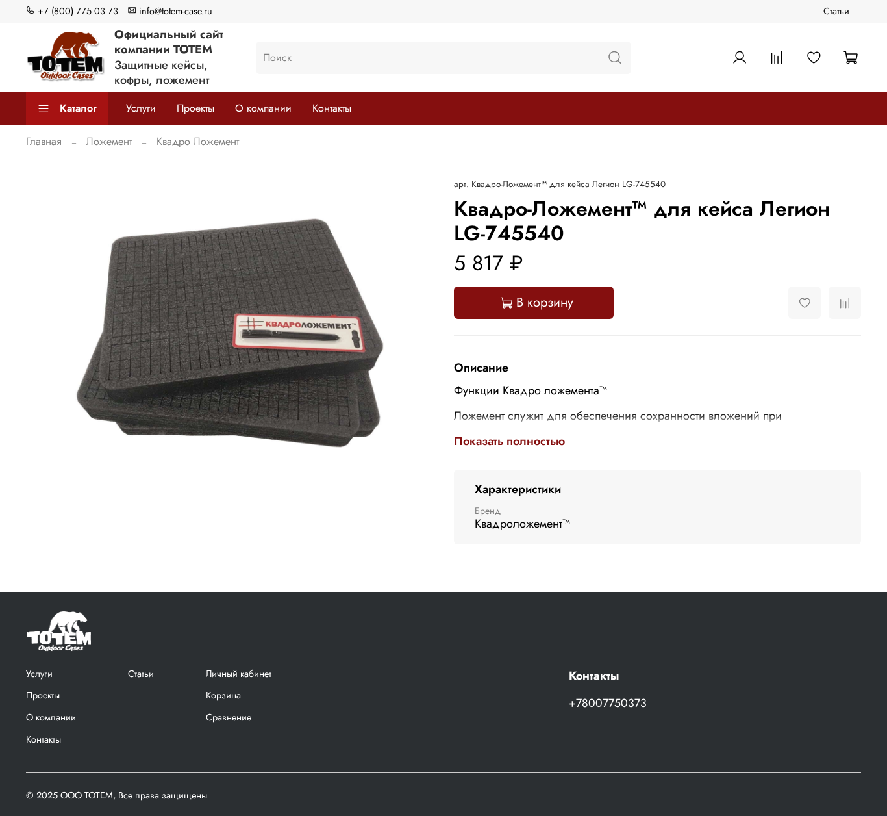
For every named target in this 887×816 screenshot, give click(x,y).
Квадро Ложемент (197, 141)
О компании (263, 108)
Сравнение (228, 717)
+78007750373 (608, 703)
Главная (44, 141)
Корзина (223, 695)
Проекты (195, 108)
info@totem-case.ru (174, 11)
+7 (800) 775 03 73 (76, 11)
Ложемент (109, 141)
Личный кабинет (238, 673)
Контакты (331, 108)
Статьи (836, 11)
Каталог (78, 108)
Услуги (141, 108)
